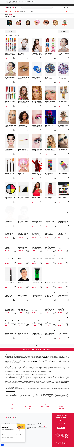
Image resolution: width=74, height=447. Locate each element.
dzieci (44, 394)
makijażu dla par (49, 394)
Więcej (7, 441)
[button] (2, 445)
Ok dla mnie (19, 441)
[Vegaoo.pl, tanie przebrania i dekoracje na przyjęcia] (11, 8)
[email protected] (9, 1)
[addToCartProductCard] (14, 58)
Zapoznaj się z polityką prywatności (7, 437)
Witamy (6, 14)
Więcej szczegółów (11, 3)
